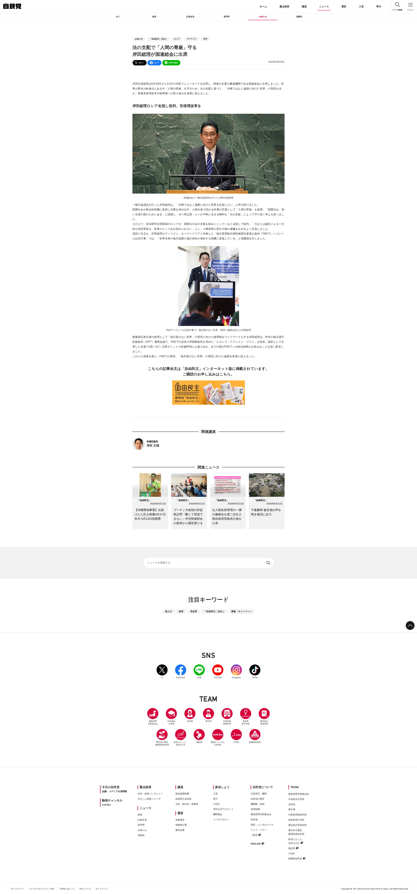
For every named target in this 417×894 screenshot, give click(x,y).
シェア (156, 63)
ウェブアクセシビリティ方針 (41, 889)
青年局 (208, 721)
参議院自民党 (255, 736)
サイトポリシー (17, 889)
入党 (361, 6)
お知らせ (263, 16)
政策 (154, 16)
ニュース (324, 6)
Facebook (180, 671)
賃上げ (168, 611)
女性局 (190, 721)
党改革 (193, 611)
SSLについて (85, 889)
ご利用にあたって (67, 889)
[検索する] (268, 563)
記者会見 (190, 16)
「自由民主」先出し (158, 39)
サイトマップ (101, 889)
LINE (199, 671)
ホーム (263, 6)
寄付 (378, 6)
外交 (205, 39)
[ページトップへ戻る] (410, 625)
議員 (304, 6)
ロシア (177, 39)
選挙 (343, 6)
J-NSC (236, 742)
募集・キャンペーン (241, 611)
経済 (181, 611)
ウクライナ (191, 39)
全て (118, 16)
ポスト (141, 63)
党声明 (227, 16)
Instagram (236, 671)
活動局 (299, 16)
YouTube (218, 671)
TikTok (255, 671)
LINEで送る (173, 63)
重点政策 (284, 6)
